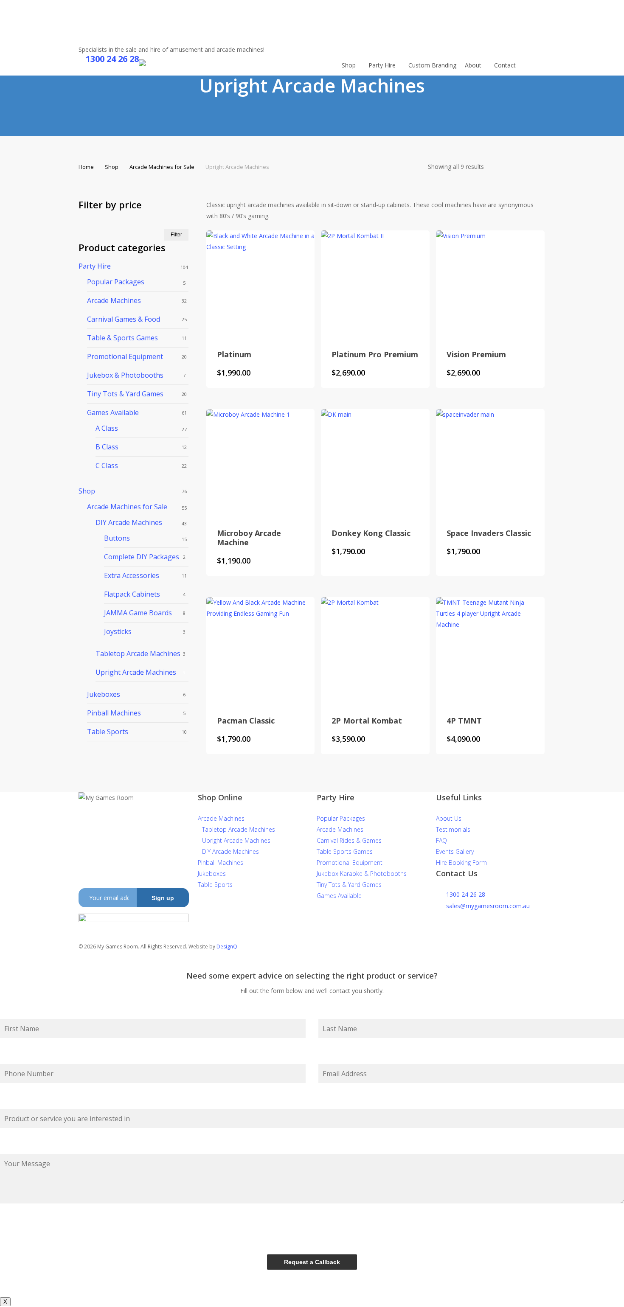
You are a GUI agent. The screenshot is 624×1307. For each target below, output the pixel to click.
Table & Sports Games (122, 337)
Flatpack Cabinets (132, 594)
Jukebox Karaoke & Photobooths (362, 873)
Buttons (117, 538)
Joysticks (118, 631)
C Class (107, 465)
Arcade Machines (114, 300)
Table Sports (107, 731)
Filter (176, 235)
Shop (111, 167)
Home (86, 167)
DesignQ (226, 946)
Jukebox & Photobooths (125, 375)
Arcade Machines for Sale (161, 167)
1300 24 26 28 (465, 894)
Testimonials (453, 829)
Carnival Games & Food (123, 319)
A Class (107, 428)
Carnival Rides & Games (349, 840)
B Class (107, 447)
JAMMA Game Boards (138, 612)
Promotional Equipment (125, 356)
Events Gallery (455, 851)
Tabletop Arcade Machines (138, 653)
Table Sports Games (345, 851)
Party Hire (95, 266)
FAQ (441, 840)
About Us (448, 818)
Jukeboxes (103, 694)
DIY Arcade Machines (129, 522)
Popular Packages (115, 281)
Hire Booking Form (461, 862)
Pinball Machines (114, 713)
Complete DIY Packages (141, 556)
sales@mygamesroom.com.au (488, 906)
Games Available (113, 412)
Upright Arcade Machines (136, 672)
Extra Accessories (131, 575)
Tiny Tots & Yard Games (125, 393)
